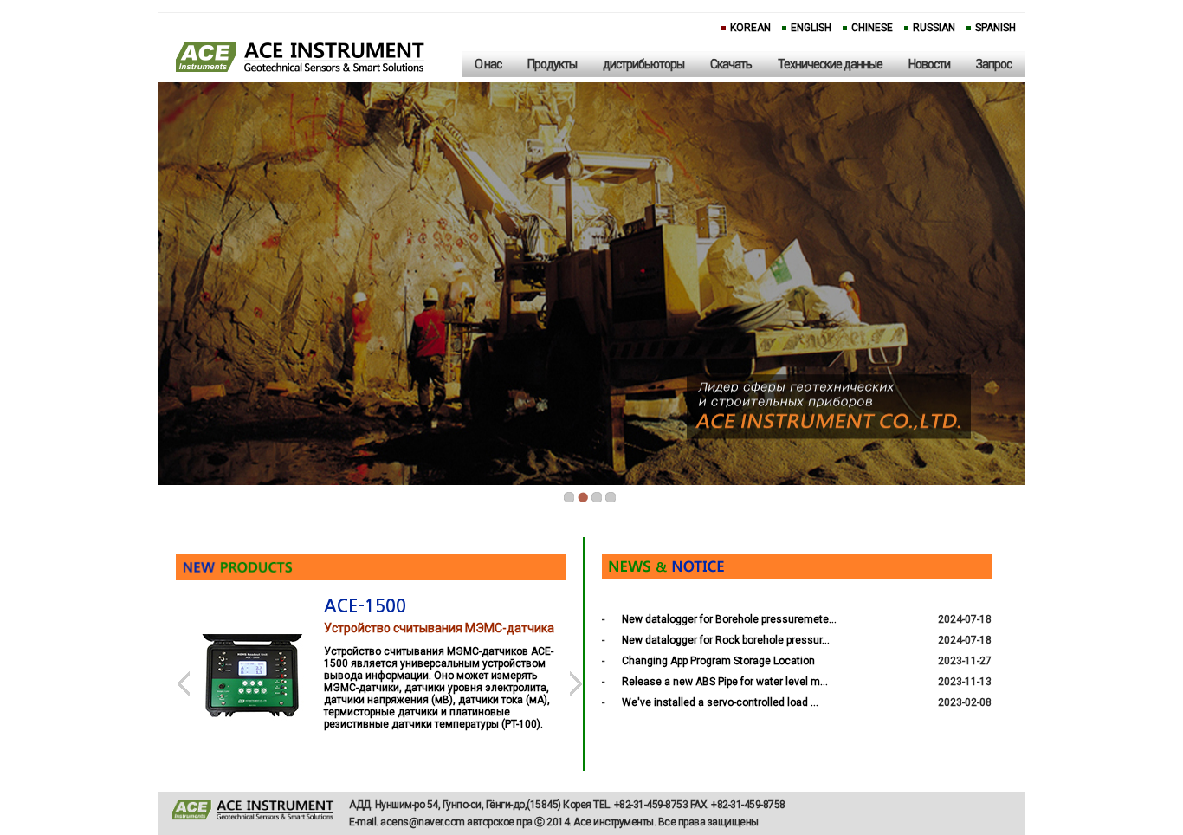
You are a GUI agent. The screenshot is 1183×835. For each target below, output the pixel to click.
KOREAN (750, 28)
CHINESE (872, 28)
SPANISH (995, 28)
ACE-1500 (365, 606)
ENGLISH (811, 28)
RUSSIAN (934, 28)
